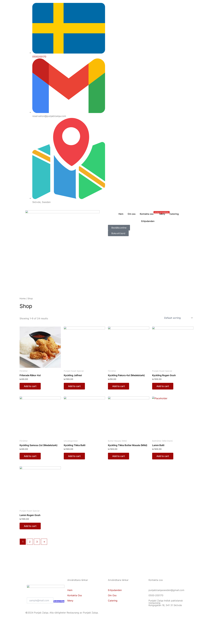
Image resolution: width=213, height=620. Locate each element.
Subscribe (58, 601)
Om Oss (112, 595)
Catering (174, 214)
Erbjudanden (147, 221)
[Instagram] (148, 8)
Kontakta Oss (74, 595)
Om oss (131, 214)
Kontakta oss (146, 214)
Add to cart (30, 386)
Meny (161, 213)
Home (23, 298)
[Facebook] (148, 5)
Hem (121, 214)
